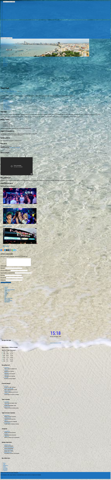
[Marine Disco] (20, 243)
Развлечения (5, 7)
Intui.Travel (6, 375)
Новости (5, 4)
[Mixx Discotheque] (20, 203)
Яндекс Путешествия (8, 388)
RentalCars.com (7, 444)
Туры (4, 59)
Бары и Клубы (6, 16)
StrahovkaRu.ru (7, 422)
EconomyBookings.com (9, 447)
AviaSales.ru (6, 367)
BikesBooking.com (8, 452)
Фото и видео (6, 106)
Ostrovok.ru (6, 393)
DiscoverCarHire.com (8, 449)
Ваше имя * (3, 268)
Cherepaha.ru (7, 415)
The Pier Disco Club (7, 226)
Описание (5, 100)
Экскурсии (5, 64)
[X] (6, 250)
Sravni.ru (6, 420)
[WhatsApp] (12, 250)
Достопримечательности (8, 6)
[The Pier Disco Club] (20, 223)
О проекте (5, 65)
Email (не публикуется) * (6, 270)
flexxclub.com (12, 147)
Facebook (18, 147)
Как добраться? (6, 107)
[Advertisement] (55, 77)
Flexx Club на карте (7, 109)
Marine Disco (6, 246)
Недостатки (3, 280)
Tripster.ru (6, 433)
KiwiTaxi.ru (6, 372)
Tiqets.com (6, 436)
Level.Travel (6, 404)
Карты (4, 12)
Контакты (5, 105)
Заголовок (3, 275)
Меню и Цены (6, 101)
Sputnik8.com (7, 431)
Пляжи (4, 9)
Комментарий (3, 265)
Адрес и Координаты (8, 102)
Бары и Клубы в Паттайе (11, 91)
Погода (4, 5)
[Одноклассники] (3, 250)
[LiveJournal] (8, 250)
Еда (4, 13)
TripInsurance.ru (7, 417)
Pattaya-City (3, 91)
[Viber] (10, 250)
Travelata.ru (6, 401)
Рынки (4, 11)
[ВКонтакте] (1, 250)
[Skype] (14, 250)
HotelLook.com (7, 390)
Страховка (5, 63)
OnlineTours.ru (7, 406)
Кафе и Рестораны (7, 15)
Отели (4, 62)
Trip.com (6, 370)
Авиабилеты (5, 61)
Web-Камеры (6, 18)
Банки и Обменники (7, 17)
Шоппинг (5, 10)
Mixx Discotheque (7, 206)
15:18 (55, 333)
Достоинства (3, 277)
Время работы (6, 104)
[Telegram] (15, 250)
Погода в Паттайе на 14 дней (55, 342)
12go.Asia (6, 377)
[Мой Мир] (5, 250)
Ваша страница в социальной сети (8, 273)
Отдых (4, 58)
